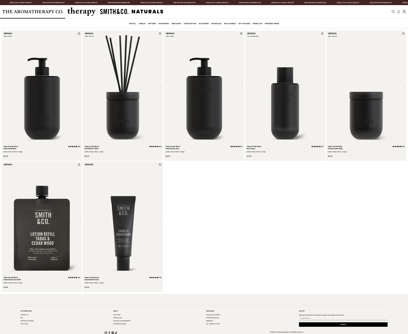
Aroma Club (257, 23)
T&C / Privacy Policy (213, 324)
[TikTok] (116, 332)
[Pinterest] (112, 332)
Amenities (209, 321)
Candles (142, 23)
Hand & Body (176, 23)
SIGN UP (343, 324)
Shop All (132, 23)
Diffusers (152, 23)
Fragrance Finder (272, 23)
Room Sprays (164, 23)
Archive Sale (216, 23)
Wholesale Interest (213, 315)
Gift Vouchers (244, 23)
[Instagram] (106, 332)
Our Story (116, 315)
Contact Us (24, 315)
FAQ (21, 318)
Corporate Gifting (212, 318)
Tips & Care (24, 324)
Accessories (204, 23)
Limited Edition (190, 23)
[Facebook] (109, 332)
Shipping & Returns (27, 321)
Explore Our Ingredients (122, 321)
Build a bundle (230, 23)
